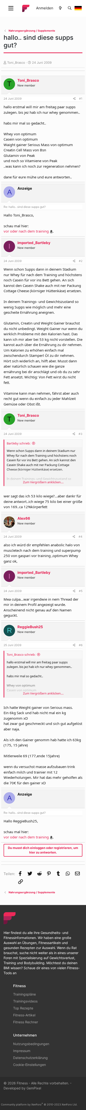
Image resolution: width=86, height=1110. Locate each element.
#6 (80, 645)
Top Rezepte (23, 1008)
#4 (80, 536)
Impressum (21, 1051)
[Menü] (10, 8)
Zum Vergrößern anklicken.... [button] (43, 482)
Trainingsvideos (25, 1001)
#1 (80, 98)
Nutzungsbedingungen (31, 1044)
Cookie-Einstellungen (29, 1065)
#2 (80, 261)
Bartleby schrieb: (18, 443)
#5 (80, 591)
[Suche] (69, 8)
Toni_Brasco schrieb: (21, 654)
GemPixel (34, 1088)
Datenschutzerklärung (30, 1058)
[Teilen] (74, 99)
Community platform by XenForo (39, 1104)
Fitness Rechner (25, 1022)
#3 (80, 434)
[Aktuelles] (60, 8)
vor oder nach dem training (26, 231)
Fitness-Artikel (24, 1015)
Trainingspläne (24, 994)
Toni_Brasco (16, 62)
